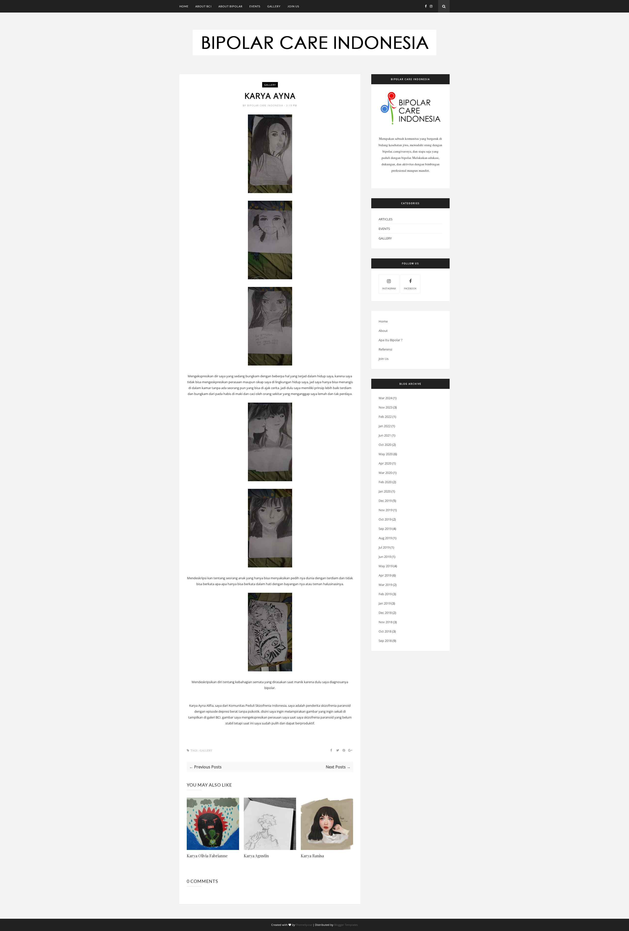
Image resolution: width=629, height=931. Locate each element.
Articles (385, 219)
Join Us (293, 6)
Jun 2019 (385, 556)
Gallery (274, 6)
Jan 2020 (385, 491)
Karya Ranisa (312, 855)
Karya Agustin (256, 855)
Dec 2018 (385, 612)
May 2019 (386, 566)
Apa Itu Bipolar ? (390, 340)
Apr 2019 (385, 575)
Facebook (410, 288)
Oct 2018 (385, 631)
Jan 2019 (385, 603)
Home (183, 6)
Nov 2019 (385, 510)
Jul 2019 (384, 547)
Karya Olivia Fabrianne (207, 855)
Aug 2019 (385, 538)
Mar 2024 (385, 398)
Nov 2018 (385, 622)
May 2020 (386, 454)
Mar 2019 (385, 584)
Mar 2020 (385, 472)
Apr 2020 (385, 463)
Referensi (385, 349)
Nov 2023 (385, 407)
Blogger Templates (346, 925)
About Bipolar (230, 6)
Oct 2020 (385, 444)
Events (254, 6)
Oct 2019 (385, 519)
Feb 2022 (385, 416)
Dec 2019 (385, 500)
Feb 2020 (385, 482)
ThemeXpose (304, 925)
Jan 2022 (385, 426)
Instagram (389, 288)
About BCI (203, 6)
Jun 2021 (385, 435)
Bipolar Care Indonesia (265, 105)
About (383, 330)
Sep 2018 (385, 640)
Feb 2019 (385, 594)
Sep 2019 (385, 528)
